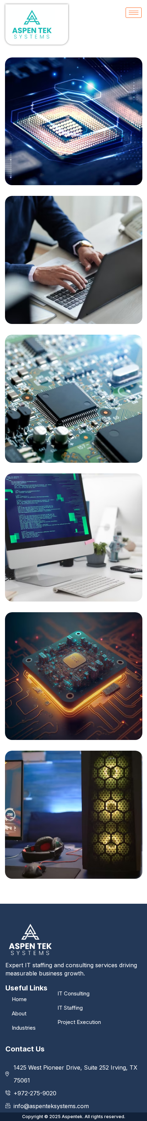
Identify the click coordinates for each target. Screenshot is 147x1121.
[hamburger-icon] (134, 12)
